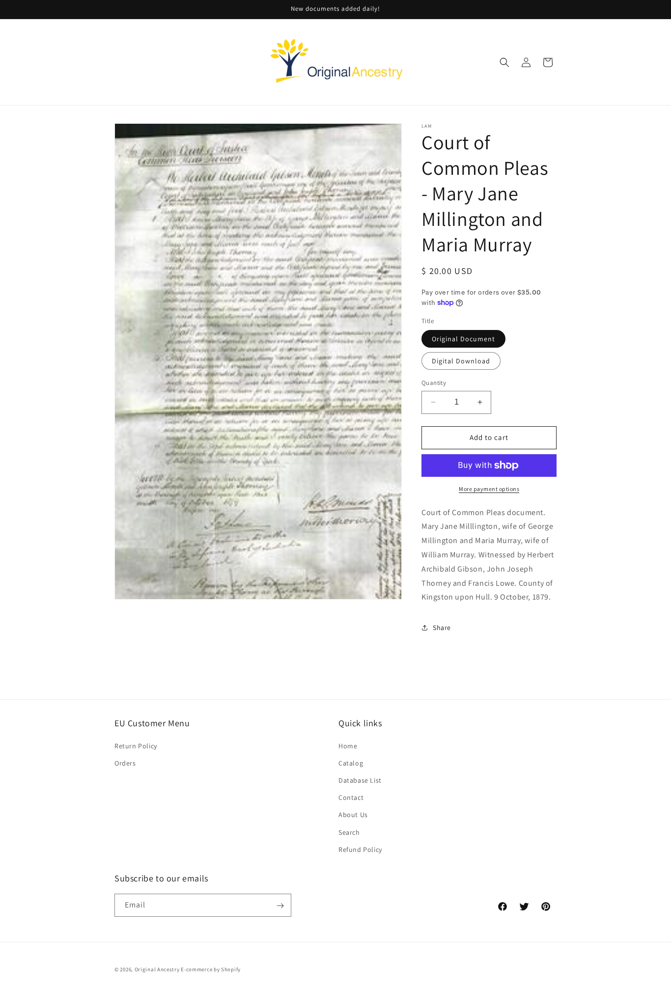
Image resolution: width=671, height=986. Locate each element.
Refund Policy (360, 849)
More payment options (489, 489)
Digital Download (461, 360)
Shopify (231, 969)
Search (349, 831)
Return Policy (135, 745)
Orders (125, 762)
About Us (353, 814)
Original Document (463, 338)
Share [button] (442, 627)
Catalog (350, 762)
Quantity (433, 383)
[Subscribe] (280, 905)
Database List (360, 779)
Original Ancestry (157, 969)
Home (347, 745)
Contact (350, 797)
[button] (504, 62)
